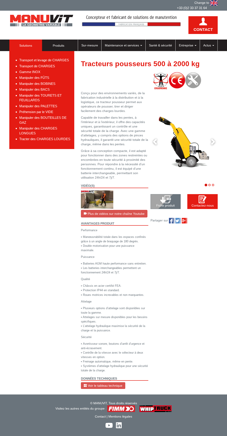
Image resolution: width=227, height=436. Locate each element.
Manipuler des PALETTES (38, 106)
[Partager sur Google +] (184, 220)
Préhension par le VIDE (36, 112)
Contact (100, 416)
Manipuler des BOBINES (37, 84)
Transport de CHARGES (37, 66)
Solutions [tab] (25, 45)
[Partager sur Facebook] (171, 220)
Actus (207, 45)
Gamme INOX (29, 72)
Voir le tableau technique (104, 385)
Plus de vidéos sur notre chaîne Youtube (116, 213)
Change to (202, 2)
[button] (155, 141)
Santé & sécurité (160, 45)
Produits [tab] (58, 45)
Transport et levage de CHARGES (44, 60)
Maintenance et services (122, 45)
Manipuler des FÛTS (34, 78)
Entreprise (186, 45)
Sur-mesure (89, 45)
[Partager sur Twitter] (178, 220)
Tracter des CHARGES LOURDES (44, 139)
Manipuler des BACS (34, 89)
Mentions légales (120, 416)
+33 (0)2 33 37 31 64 (192, 8)
